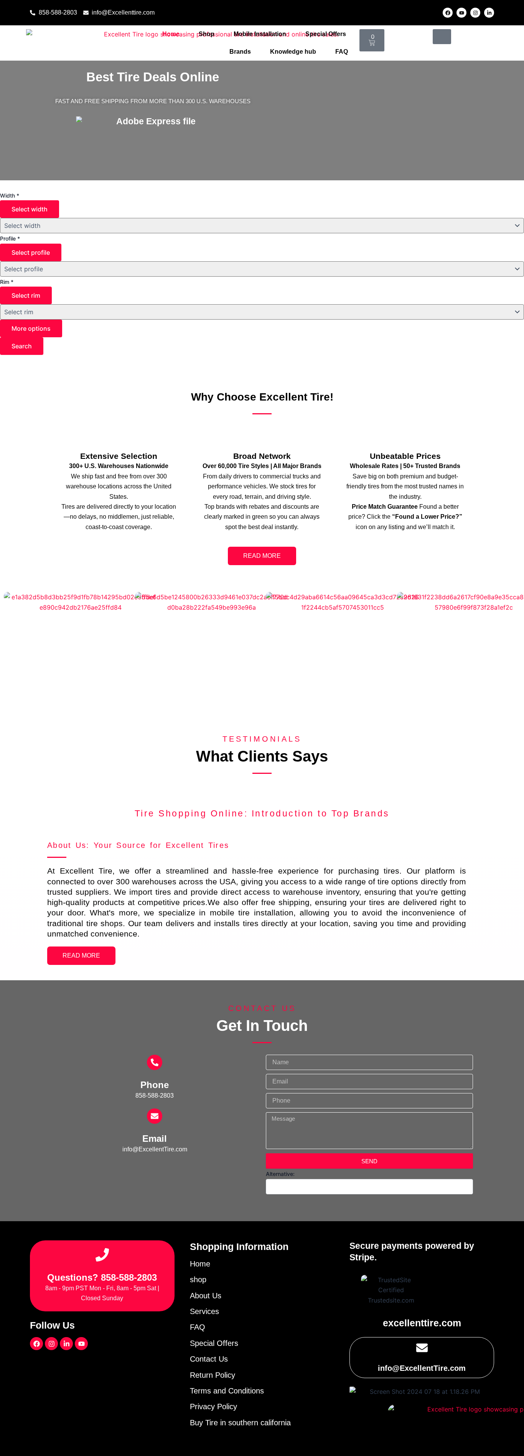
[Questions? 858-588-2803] (102, 1254)
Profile (10, 238)
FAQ (341, 51)
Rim (6, 282)
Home (171, 34)
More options (31, 328)
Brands (240, 51)
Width (9, 195)
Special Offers (325, 34)
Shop (206, 34)
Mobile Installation (260, 34)
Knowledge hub (293, 51)
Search (22, 346)
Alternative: (280, 1174)
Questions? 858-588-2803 (102, 1277)
